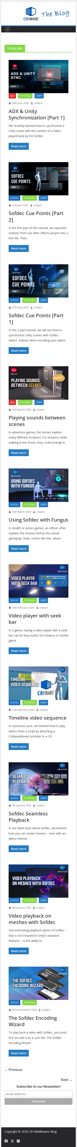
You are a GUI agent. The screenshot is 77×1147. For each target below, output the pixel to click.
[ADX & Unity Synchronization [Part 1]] (39, 76)
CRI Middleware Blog (42, 1131)
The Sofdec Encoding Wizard (33, 1021)
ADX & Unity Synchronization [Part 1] (37, 114)
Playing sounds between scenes (37, 420)
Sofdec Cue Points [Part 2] (36, 216)
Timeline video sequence (38, 717)
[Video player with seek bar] (39, 581)
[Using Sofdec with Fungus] (39, 485)
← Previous (13, 1069)
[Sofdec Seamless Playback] (39, 779)
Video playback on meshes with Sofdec (32, 918)
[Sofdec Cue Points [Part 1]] (39, 281)
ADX (12, 95)
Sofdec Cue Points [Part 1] (36, 318)
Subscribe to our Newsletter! (38, 1086)
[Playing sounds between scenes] (39, 383)
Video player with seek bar (35, 618)
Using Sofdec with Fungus (38, 519)
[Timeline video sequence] (39, 683)
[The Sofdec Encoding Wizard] (39, 983)
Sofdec (14, 198)
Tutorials (25, 95)
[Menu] (8, 29)
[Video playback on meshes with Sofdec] (39, 881)
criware (38, 103)
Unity (39, 95)
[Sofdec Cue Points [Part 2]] (39, 178)
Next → (66, 1079)
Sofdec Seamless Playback (28, 816)
